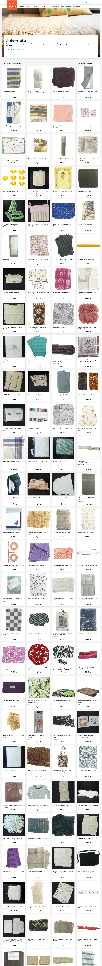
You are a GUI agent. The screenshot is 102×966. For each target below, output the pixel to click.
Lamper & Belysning (54, 6)
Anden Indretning (77, 6)
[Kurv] (93, 2)
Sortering (82, 63)
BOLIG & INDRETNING (23, 2)
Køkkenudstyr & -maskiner (40, 6)
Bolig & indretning (79, 8)
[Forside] (12, 5)
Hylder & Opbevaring (66, 6)
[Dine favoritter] (86, 2)
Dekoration (21, 6)
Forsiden (72, 8)
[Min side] (82, 2)
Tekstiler (28, 6)
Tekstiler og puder (87, 8)
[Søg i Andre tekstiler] (8, 49)
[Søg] (89, 2)
